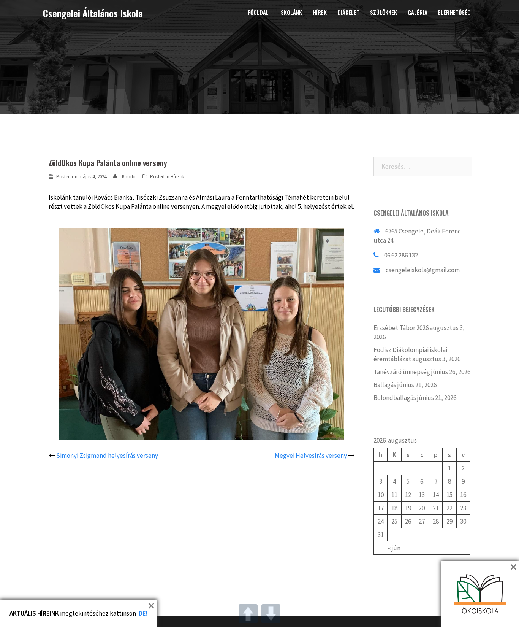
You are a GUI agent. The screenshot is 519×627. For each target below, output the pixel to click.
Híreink (178, 176)
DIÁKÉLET (348, 12)
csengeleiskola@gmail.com (423, 270)
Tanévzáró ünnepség (401, 372)
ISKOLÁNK (290, 12)
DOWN (270, 613)
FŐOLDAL (258, 12)
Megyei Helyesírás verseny (311, 455)
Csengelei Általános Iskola (93, 13)
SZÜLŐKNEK (383, 12)
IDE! (142, 613)
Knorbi (129, 176)
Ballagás (384, 385)
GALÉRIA (417, 12)
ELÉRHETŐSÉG (454, 12)
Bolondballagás (394, 398)
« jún (394, 548)
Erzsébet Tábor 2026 (401, 328)
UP (248, 613)
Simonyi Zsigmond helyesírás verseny (107, 455)
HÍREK (320, 12)
